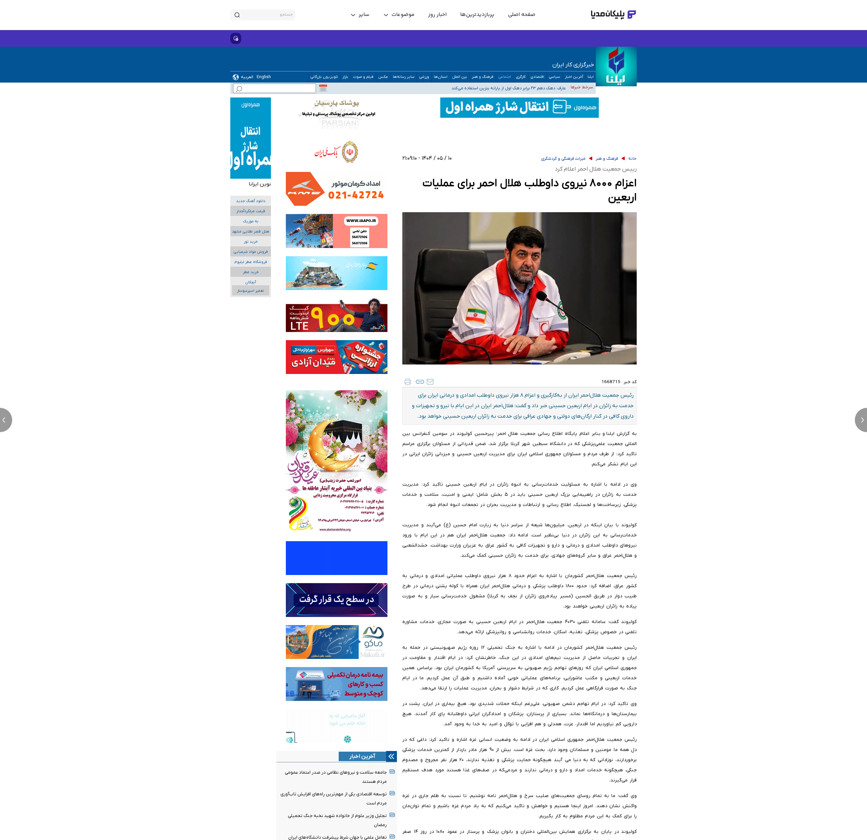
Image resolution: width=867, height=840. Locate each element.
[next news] (861, 420)
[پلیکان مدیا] (613, 15)
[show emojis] (235, 38)
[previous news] (6, 420)
